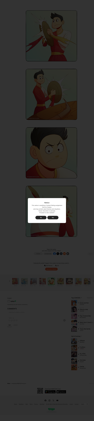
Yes (53, 217)
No (41, 217)
